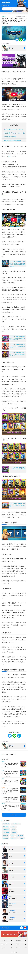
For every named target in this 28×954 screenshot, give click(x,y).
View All (14, 815)
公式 (9, 156)
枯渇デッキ (5, 838)
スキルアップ (6, 829)
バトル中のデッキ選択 (9, 136)
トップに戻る (4, 940)
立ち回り (22, 838)
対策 (12, 835)
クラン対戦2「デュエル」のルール (13, 129)
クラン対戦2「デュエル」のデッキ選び (14, 133)
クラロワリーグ (15, 824)
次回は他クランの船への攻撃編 (12, 140)
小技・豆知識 (20, 835)
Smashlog (6, 2)
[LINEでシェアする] (20, 39)
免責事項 (3, 948)
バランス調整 (6, 832)
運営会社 (17, 944)
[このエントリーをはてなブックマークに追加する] (24, 39)
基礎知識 (14, 832)
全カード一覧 (4, 944)
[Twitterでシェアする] (17, 39)
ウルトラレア (6, 824)
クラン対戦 (5, 826)
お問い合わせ (18, 948)
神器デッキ (13, 838)
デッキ (13, 829)
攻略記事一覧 (18, 940)
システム (13, 826)
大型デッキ (5, 835)
